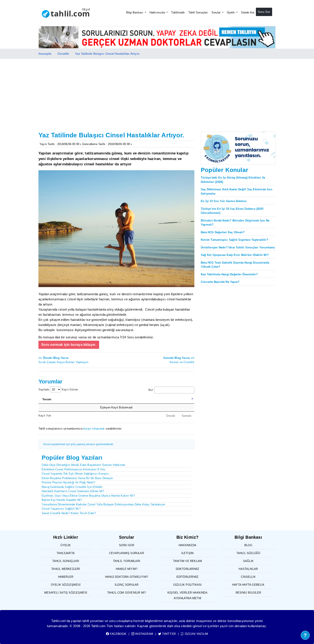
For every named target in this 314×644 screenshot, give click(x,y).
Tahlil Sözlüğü (248, 553)
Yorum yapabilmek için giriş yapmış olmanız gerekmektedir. (78, 444)
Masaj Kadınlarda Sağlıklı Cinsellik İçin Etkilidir (72, 487)
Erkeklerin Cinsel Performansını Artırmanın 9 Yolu (73, 469)
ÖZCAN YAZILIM (196, 633)
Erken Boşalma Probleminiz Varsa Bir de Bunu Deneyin (77, 478)
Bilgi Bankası (135, 12)
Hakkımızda (158, 12)
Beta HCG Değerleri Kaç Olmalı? (223, 232)
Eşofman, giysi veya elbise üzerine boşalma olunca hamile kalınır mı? (88, 495)
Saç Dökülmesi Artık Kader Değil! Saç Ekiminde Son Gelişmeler (236, 191)
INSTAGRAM (143, 633)
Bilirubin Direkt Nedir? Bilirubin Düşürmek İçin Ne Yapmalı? (235, 222)
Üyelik (231, 12)
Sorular (216, 12)
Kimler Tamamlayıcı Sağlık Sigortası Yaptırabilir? (234, 239)
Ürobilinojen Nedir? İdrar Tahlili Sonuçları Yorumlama (238, 247)
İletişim (187, 553)
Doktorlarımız (187, 569)
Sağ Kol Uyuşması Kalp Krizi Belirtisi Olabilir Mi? (235, 255)
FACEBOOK (117, 633)
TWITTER (168, 633)
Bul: (151, 390)
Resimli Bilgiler (248, 592)
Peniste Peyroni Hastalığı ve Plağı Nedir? (68, 482)
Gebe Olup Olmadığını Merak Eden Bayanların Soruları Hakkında (83, 464)
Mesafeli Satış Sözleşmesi (65, 592)
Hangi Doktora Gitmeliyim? (126, 576)
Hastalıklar (248, 569)
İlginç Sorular (127, 584)
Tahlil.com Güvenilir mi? (126, 592)
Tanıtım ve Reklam (187, 561)
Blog (248, 545)
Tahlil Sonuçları (198, 12)
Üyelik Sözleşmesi (66, 584)
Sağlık (248, 561)
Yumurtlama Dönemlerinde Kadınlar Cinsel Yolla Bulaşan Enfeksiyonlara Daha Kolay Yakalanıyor (103, 504)
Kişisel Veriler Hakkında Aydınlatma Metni (187, 595)
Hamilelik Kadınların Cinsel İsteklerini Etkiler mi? (73, 491)
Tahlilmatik (178, 12)
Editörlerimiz (187, 576)
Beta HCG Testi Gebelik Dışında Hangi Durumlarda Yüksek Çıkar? (235, 264)
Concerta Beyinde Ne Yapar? (220, 281)
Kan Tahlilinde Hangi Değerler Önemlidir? (229, 274)
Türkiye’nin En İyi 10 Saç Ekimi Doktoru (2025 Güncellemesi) (232, 211)
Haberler (65, 576)
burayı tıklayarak (94, 428)
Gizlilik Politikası (187, 584)
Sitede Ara (247, 12)
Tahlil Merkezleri (65, 569)
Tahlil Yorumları (126, 561)
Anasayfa (44, 53)
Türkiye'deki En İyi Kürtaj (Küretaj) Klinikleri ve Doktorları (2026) (233, 179)
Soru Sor (264, 11)
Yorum (46, 399)
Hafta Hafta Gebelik (248, 584)
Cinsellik (63, 53)
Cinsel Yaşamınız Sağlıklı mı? (61, 508)
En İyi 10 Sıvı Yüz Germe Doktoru (224, 201)
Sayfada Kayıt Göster (58, 389)
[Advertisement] (157, 91)
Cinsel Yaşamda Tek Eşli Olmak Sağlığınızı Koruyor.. (76, 473)
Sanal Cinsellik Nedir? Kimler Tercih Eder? (69, 513)
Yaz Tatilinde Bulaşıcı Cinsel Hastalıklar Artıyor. (107, 53)
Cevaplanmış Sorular (126, 553)
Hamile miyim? (127, 569)
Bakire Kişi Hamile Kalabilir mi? (62, 500)
